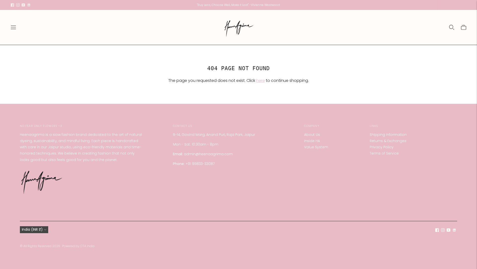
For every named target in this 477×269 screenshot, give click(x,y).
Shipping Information (388, 134)
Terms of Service (384, 153)
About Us (312, 134)
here (260, 80)
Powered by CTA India (78, 246)
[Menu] (13, 27)
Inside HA (312, 140)
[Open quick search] (451, 27)
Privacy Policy (382, 147)
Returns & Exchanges (388, 140)
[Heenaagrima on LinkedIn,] (29, 5)
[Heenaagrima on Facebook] (12, 5)
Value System (316, 147)
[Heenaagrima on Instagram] (18, 5)
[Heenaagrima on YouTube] (23, 5)
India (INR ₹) (32, 229)
